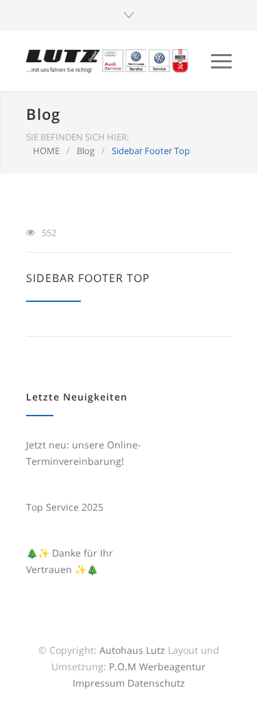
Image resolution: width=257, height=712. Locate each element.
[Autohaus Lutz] (108, 61)
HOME (46, 150)
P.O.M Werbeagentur (157, 666)
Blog (43, 113)
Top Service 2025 (64, 506)
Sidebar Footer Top (88, 277)
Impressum (99, 682)
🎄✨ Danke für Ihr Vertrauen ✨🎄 (69, 561)
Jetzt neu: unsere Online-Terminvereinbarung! (83, 453)
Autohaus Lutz (132, 650)
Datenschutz (156, 682)
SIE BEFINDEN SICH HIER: (77, 137)
